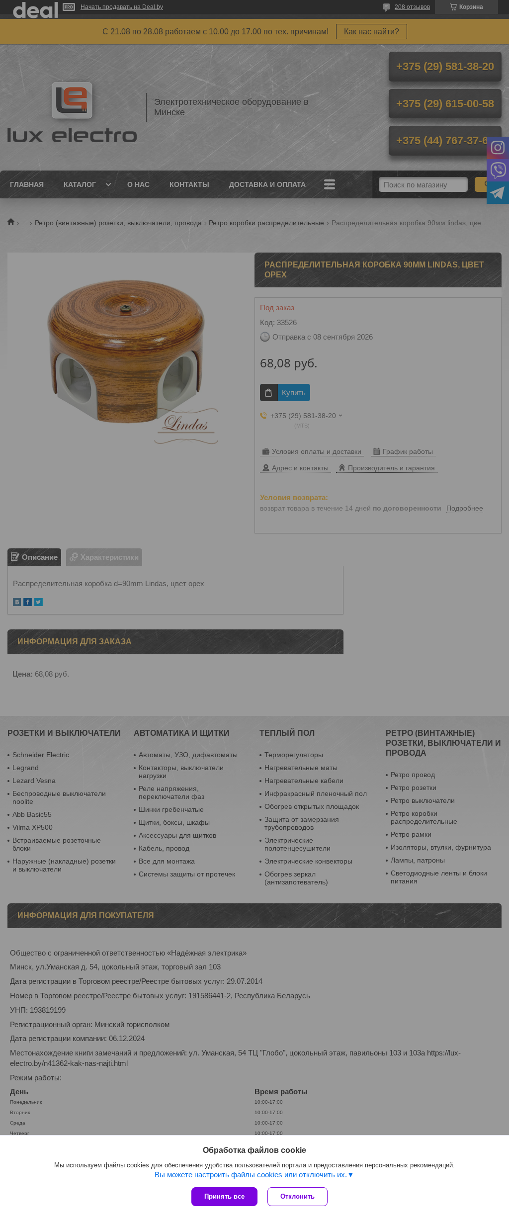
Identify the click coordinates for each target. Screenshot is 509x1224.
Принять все (224, 1196)
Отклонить (297, 1196)
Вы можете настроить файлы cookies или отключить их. (251, 1174)
